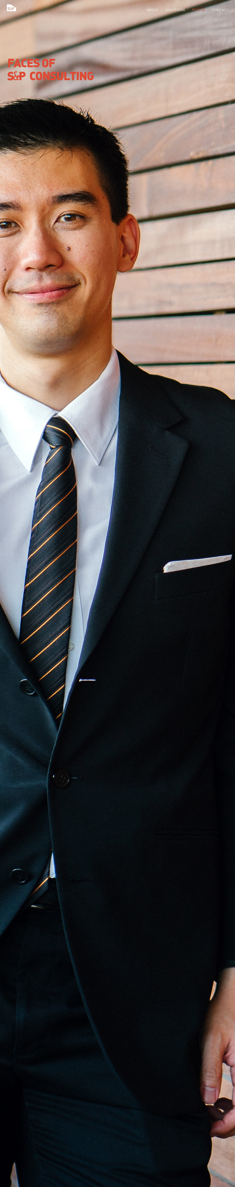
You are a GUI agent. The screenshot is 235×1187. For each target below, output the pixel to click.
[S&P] (11, 8)
